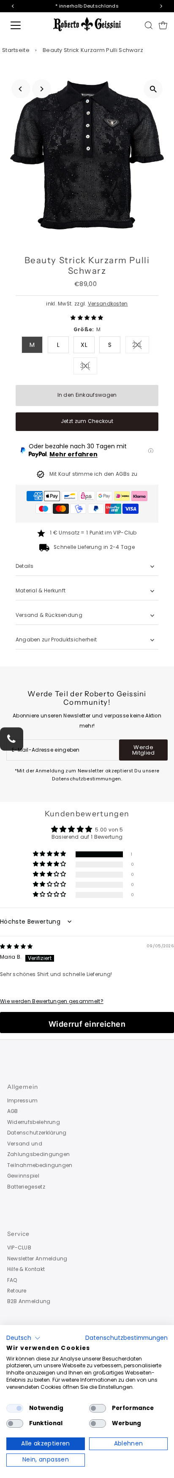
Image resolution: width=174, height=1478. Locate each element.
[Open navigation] (24, 25)
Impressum (22, 1100)
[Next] (41, 88)
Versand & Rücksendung (49, 615)
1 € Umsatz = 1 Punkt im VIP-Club (93, 532)
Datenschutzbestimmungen (126, 1338)
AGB (12, 1111)
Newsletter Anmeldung (37, 1258)
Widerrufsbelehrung (33, 1122)
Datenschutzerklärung (37, 1132)
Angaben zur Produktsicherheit (57, 639)
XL (84, 345)
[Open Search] (148, 25)
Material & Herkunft (41, 590)
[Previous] (20, 88)
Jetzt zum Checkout (87, 421)
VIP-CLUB (19, 1247)
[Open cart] (163, 25)
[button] (87, 317)
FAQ (12, 1280)
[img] (16, 946)
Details (25, 566)
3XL (88, 367)
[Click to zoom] (153, 88)
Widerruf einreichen (87, 1024)
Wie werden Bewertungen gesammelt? (51, 1001)
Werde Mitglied (143, 750)
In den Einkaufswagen (87, 395)
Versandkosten (108, 303)
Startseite (16, 50)
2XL (140, 346)
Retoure (17, 1290)
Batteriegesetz (26, 1186)
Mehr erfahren (73, 454)
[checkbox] (14, 1408)
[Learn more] (150, 450)
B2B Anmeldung (29, 1301)
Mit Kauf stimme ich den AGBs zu (93, 474)
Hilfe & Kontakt (26, 1269)
